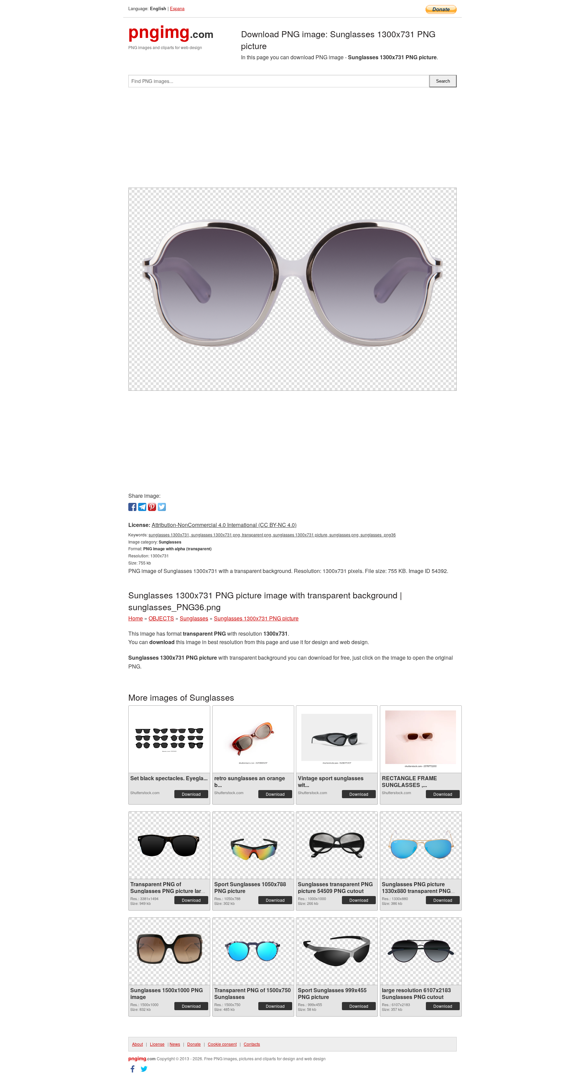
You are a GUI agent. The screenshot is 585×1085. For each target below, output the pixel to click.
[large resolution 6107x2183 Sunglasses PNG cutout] (421, 951)
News (175, 1044)
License (157, 1044)
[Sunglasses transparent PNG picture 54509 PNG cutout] (337, 845)
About (137, 1044)
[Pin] (152, 507)
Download (191, 794)
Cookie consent (222, 1044)
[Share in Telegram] (142, 507)
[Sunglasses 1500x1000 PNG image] (169, 951)
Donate (194, 1044)
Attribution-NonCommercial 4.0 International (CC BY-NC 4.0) (224, 525)
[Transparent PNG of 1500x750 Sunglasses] (253, 951)
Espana (177, 8)
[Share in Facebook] (132, 507)
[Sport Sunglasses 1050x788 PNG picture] (253, 845)
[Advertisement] (292, 140)
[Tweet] (162, 507)
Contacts (252, 1044)
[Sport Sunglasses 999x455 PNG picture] (337, 951)
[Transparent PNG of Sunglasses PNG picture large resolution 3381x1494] (169, 845)
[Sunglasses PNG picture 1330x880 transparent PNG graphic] (421, 845)
